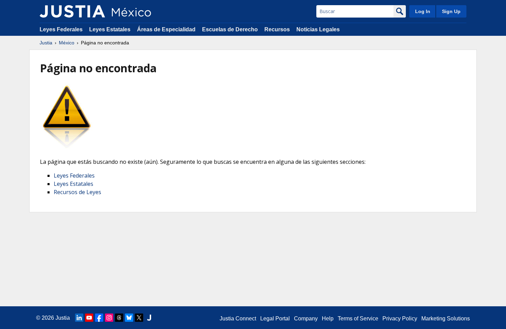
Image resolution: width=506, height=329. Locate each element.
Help (328, 318)
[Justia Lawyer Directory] (149, 318)
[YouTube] (89, 318)
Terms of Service (358, 318)
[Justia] (72, 11)
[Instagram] (109, 318)
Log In (422, 11)
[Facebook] (99, 318)
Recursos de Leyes (77, 192)
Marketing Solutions (445, 318)
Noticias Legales (318, 29)
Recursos (277, 29)
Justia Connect (238, 318)
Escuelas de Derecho (230, 29)
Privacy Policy (399, 318)
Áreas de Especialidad (166, 29)
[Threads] (119, 318)
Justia (46, 42)
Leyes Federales (61, 29)
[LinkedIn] (79, 318)
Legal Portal (275, 318)
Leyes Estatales (109, 29)
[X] (139, 318)
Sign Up (451, 11)
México (66, 42)
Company (306, 318)
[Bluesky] (129, 318)
